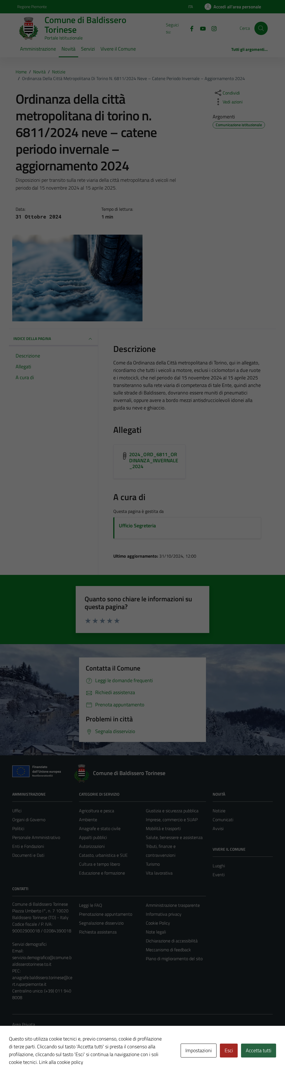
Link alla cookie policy (61, 1062)
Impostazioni (198, 1050)
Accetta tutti (258, 1050)
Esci (229, 1050)
